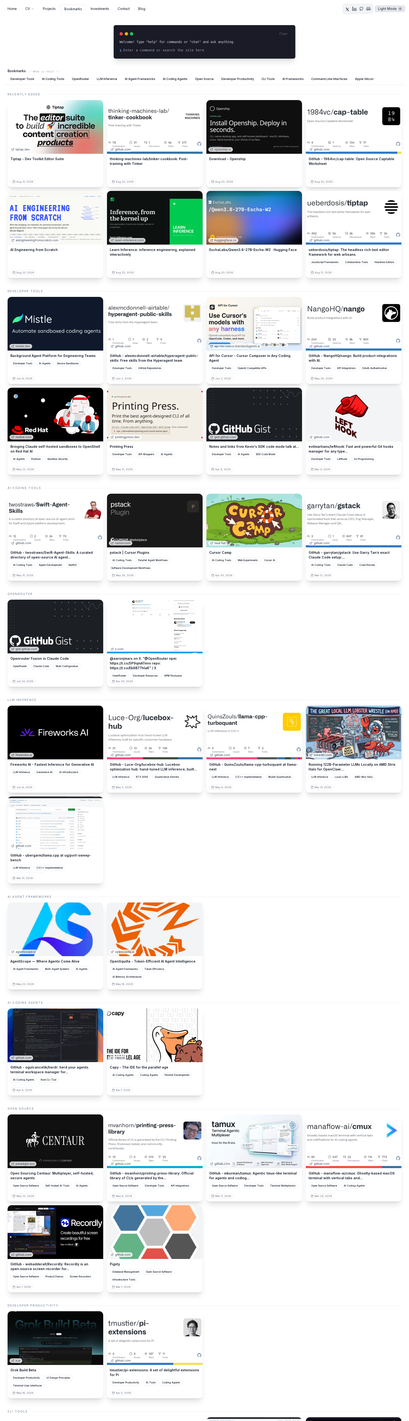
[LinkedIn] (354, 8)
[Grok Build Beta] (55, 1338)
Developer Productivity (237, 79)
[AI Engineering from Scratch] (55, 218)
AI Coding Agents (175, 79)
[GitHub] (361, 8)
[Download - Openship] (254, 127)
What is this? (43, 71)
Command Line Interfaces (329, 79)
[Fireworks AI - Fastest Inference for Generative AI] (55, 732)
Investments (100, 9)
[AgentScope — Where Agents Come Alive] (55, 929)
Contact (124, 9)
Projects (49, 9)
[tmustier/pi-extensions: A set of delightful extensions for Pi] (155, 1338)
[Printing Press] (155, 414)
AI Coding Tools (53, 79)
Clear (283, 33)
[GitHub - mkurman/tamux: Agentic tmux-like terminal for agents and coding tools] (254, 1141)
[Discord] (368, 8)
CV (27, 9)
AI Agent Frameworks (140, 79)
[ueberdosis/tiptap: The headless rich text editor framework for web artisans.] (353, 218)
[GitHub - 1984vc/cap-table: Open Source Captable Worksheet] (353, 127)
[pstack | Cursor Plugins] (155, 520)
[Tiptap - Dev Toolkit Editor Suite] (55, 127)
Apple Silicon (364, 79)
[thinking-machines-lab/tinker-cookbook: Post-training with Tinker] (155, 127)
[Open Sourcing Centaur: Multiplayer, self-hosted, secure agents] (55, 1141)
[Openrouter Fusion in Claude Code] (55, 626)
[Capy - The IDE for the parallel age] (155, 1035)
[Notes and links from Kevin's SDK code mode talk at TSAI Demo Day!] (254, 414)
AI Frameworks (293, 79)
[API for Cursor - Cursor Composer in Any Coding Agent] (254, 324)
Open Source (204, 79)
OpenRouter (80, 79)
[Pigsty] (155, 1232)
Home (12, 9)
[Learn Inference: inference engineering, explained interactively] (155, 218)
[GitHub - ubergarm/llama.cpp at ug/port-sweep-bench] (55, 823)
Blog (141, 9)
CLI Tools (268, 79)
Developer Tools (22, 79)
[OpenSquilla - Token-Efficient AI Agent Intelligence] (155, 929)
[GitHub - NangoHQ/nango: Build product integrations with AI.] (353, 324)
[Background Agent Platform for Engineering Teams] (55, 324)
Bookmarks (73, 9)
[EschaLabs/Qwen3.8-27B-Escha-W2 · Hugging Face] (254, 218)
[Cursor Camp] (254, 520)
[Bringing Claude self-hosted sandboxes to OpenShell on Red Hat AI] (55, 414)
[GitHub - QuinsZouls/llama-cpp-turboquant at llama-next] (254, 732)
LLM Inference (107, 79)
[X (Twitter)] (347, 9)
